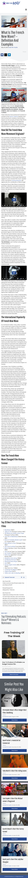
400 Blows (14, 533)
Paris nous (8, 555)
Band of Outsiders (13, 540)
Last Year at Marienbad (11, 536)
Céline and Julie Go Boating (12, 573)
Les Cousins (8, 553)
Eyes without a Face (10, 543)
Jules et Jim (8, 531)
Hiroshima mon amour (11, 558)
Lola (6, 563)
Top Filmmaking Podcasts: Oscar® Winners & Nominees (13, 619)
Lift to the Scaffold (10, 546)
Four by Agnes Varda (10, 565)
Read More (19, 720)
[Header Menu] (26, 10)
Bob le (6, 548)
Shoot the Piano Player (11, 561)
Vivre (6, 551)
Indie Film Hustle (13, 47)
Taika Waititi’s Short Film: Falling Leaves (15, 771)
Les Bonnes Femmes (10, 560)
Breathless (7, 530)
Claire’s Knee (8, 571)
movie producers (16, 180)
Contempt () (11, 569)
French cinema (13, 116)
